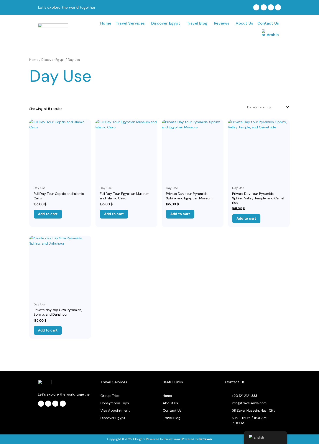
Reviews (221, 23)
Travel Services (130, 23)
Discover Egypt (165, 23)
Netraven (205, 439)
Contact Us (268, 23)
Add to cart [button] (48, 214)
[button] (131, 23)
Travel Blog (197, 23)
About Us (244, 23)
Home (105, 23)
